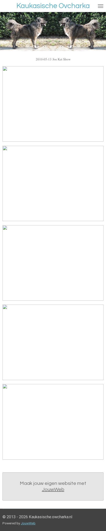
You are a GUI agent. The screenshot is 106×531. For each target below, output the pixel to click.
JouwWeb (53, 489)
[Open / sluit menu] (100, 6)
